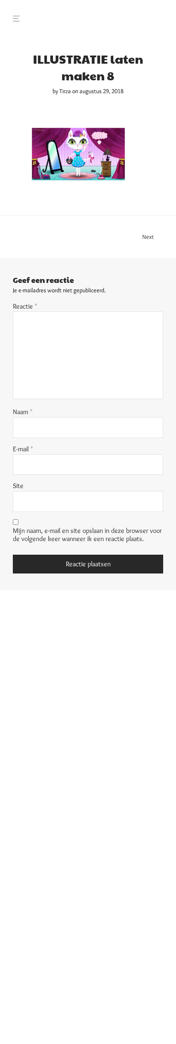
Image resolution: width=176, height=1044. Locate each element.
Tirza (65, 91)
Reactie (25, 306)
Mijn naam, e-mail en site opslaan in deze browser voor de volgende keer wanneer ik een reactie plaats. (87, 534)
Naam (23, 412)
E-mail (23, 449)
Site (18, 486)
